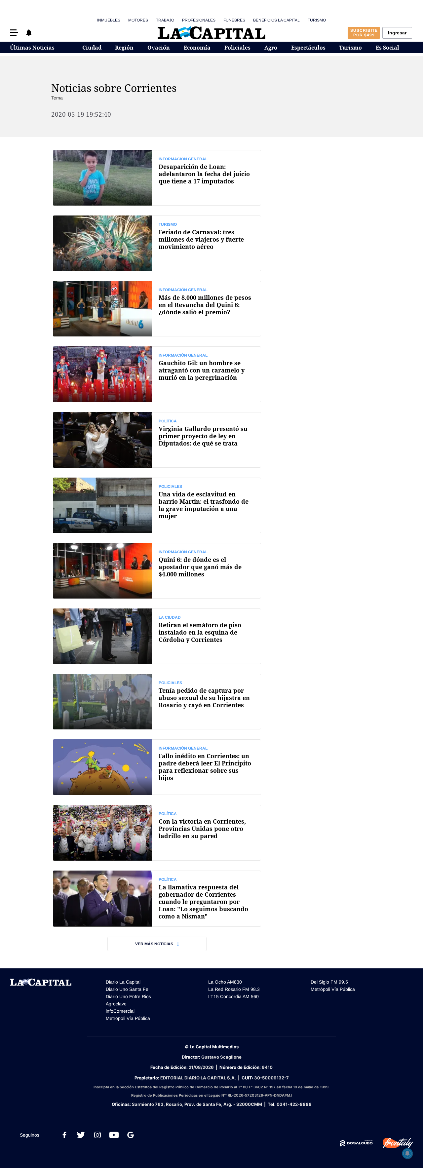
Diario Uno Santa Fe (127, 989)
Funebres (234, 20)
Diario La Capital (123, 982)
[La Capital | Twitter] (81, 1135)
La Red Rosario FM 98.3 (234, 989)
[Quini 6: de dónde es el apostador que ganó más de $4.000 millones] (157, 570)
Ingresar (397, 32)
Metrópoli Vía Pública (128, 1018)
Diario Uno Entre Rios (128, 996)
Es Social (387, 47)
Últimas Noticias (32, 47)
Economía (197, 47)
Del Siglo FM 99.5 (329, 982)
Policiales (237, 47)
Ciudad (91, 47)
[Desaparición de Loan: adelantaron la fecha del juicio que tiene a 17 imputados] (157, 177)
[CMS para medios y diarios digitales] (356, 1143)
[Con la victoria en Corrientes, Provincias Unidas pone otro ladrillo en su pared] (157, 832)
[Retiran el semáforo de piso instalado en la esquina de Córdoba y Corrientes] (157, 636)
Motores (138, 20)
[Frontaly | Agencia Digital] (393, 1143)
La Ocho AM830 (225, 982)
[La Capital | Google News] (130, 1135)
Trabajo (165, 20)
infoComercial (120, 1011)
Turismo (317, 20)
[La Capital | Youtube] (114, 1135)
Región (124, 47)
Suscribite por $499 (364, 32)
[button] (14, 32)
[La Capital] (211, 32)
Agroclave (116, 1003)
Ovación (158, 47)
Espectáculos (308, 47)
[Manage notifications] (407, 1153)
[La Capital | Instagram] (97, 1135)
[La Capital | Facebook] (64, 1135)
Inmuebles (108, 20)
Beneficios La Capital (276, 20)
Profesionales (198, 20)
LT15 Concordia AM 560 (233, 996)
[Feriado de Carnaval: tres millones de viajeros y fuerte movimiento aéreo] (157, 243)
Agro (270, 47)
